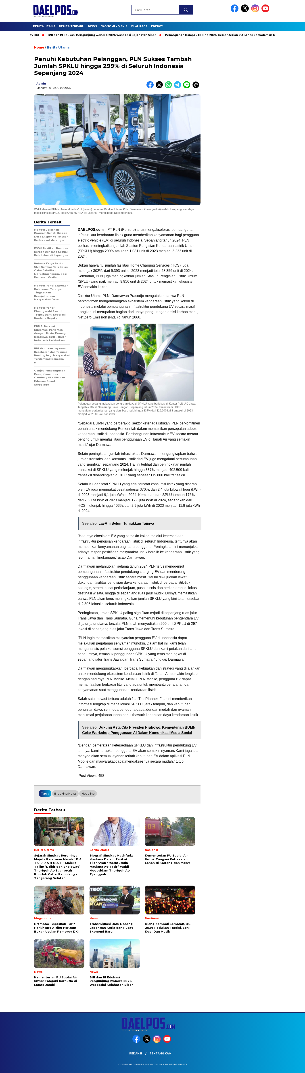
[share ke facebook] (151, 87)
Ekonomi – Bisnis (113, 26)
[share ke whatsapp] (169, 87)
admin (41, 83)
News (92, 26)
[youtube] (266, 11)
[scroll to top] (292, 1066)
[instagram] (256, 11)
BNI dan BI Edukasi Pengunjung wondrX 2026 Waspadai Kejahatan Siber (76, 35)
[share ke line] (187, 87)
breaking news (65, 793)
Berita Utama (44, 26)
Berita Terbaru (71, 26)
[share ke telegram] (178, 87)
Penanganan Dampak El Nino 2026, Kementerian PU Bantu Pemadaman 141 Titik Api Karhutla (208, 35)
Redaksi (135, 1053)
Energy (157, 26)
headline (88, 793)
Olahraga (139, 26)
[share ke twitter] (160, 87)
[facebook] (235, 11)
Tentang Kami (161, 1053)
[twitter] (245, 11)
